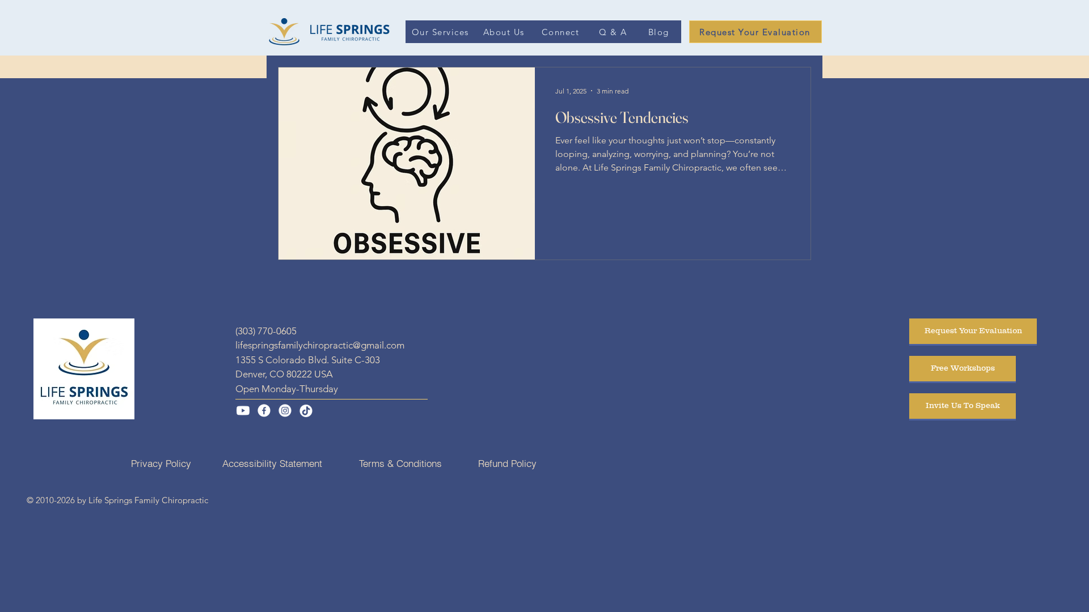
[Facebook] (264, 410)
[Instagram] (285, 410)
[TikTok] (306, 410)
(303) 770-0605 (266, 331)
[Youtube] (243, 410)
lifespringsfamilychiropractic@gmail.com (319, 345)
